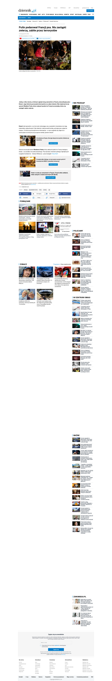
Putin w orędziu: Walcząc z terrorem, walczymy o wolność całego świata (44, 236)
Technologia (37, 663)
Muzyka (51, 671)
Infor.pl (20, 662)
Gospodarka (37, 665)
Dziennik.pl (37, 660)
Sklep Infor (21, 671)
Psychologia (67, 670)
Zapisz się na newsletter (44, 38)
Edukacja (51, 665)
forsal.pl (55, 7)
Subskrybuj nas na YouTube (28, 38)
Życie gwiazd (52, 668)
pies (40, 190)
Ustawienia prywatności (82, 677)
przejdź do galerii (50, 177)
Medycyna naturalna (69, 666)
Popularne (56, 264)
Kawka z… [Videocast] (43, 21)
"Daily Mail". (55, 154)
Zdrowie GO (35, 21)
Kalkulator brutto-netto (87, 670)
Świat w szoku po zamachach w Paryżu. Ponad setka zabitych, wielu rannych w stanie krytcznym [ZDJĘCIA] (49, 173)
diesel (45, 190)
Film (50, 670)
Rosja (25, 190)
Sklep (92, 7)
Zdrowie (36, 670)
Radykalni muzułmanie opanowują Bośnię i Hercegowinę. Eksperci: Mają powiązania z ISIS (26, 236)
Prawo (66, 662)
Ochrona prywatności (58, 677)
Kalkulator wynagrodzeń (87, 671)
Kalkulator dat (85, 662)
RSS (92, 677)
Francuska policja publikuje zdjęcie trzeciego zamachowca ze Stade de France (62, 236)
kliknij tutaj (63, 654)
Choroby (66, 668)
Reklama (34, 677)
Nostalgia (29, 21)
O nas (27, 677)
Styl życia (67, 671)
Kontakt (21, 677)
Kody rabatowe (53, 663)
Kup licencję (33, 184)
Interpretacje (21, 670)
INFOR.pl (49, 7)
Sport (36, 668)
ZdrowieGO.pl (76, 7)
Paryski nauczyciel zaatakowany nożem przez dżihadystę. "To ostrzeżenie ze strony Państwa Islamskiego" (45, 218)
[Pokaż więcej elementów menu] (93, 14)
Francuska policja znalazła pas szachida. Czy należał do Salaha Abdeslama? (62, 218)
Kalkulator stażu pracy (87, 665)
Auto (36, 662)
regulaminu (56, 645)
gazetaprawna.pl (85, 7)
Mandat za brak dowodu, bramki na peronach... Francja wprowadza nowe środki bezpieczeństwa (27, 218)
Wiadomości (22, 17)
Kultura (51, 673)
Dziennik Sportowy (54, 21)
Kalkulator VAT (86, 666)
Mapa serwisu (70, 677)
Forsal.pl (20, 666)
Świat (29, 17)
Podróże (37, 671)
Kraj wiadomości (66, 264)
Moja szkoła (52, 666)
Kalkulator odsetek (86, 668)
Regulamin (47, 677)
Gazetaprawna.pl (22, 663)
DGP (69, 7)
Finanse (66, 663)
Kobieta (51, 662)
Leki (66, 665)
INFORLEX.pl (63, 7)
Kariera (40, 677)
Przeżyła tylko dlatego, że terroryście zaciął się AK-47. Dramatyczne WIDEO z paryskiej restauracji (51, 160)
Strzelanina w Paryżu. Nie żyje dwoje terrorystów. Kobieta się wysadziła (52, 139)
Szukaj (91, 10)
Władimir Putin (33, 190)
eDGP (20, 665)
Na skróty (21, 660)
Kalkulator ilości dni (86, 663)
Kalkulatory (85, 660)
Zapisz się (56, 649)
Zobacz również (53, 143)
